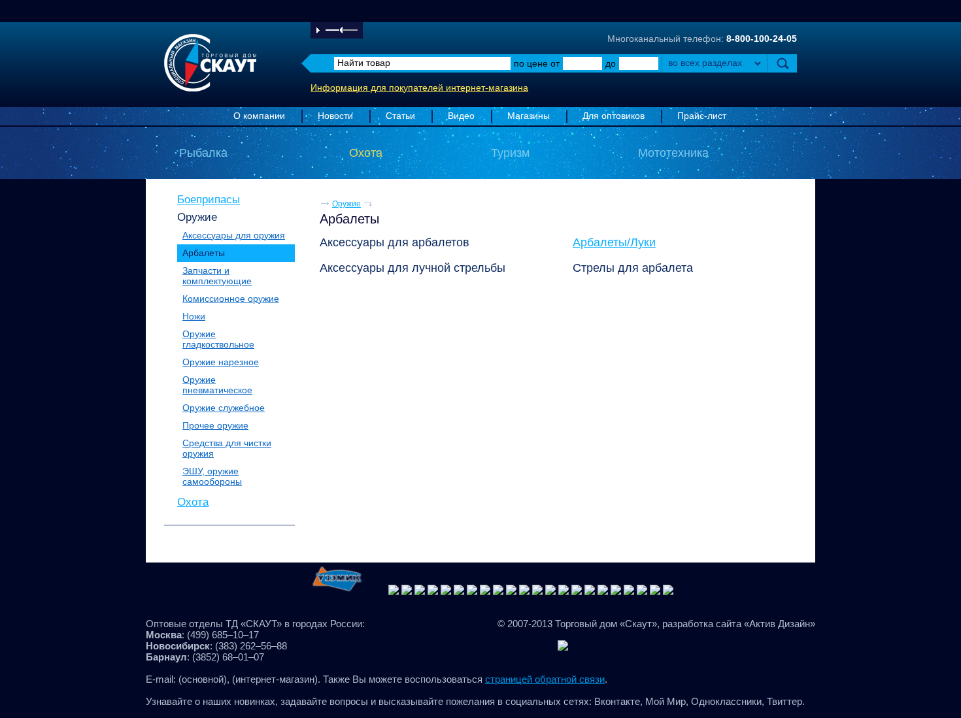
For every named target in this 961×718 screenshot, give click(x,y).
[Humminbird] (433, 591)
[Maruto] (419, 591)
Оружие (197, 217)
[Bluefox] (393, 591)
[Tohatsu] (655, 591)
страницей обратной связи (545, 679)
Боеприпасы (208, 199)
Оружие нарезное (220, 362)
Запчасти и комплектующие (217, 275)
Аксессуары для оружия (233, 235)
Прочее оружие (215, 425)
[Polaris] (537, 591)
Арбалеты (203, 253)
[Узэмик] (337, 591)
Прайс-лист (701, 116)
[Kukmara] (446, 591)
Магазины (528, 116)
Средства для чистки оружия (226, 448)
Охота (365, 152)
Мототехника (673, 152)
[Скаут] (629, 591)
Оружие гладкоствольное (218, 339)
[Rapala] (603, 591)
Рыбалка (203, 152)
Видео (461, 116)
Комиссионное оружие (230, 298)
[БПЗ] (576, 591)
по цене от (537, 64)
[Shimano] (668, 591)
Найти (782, 63)
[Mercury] (642, 591)
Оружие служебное (223, 407)
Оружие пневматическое (217, 384)
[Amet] (406, 591)
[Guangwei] (472, 591)
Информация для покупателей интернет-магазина (419, 88)
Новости (335, 116)
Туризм (510, 152)
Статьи (400, 116)
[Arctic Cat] (511, 591)
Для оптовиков (613, 116)
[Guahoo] (485, 591)
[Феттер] (616, 591)
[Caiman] (550, 591)
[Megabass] (498, 591)
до (610, 64)
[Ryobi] (589, 591)
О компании (259, 116)
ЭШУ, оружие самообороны (212, 476)
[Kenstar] (524, 591)
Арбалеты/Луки (614, 242)
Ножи (193, 316)
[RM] (459, 591)
